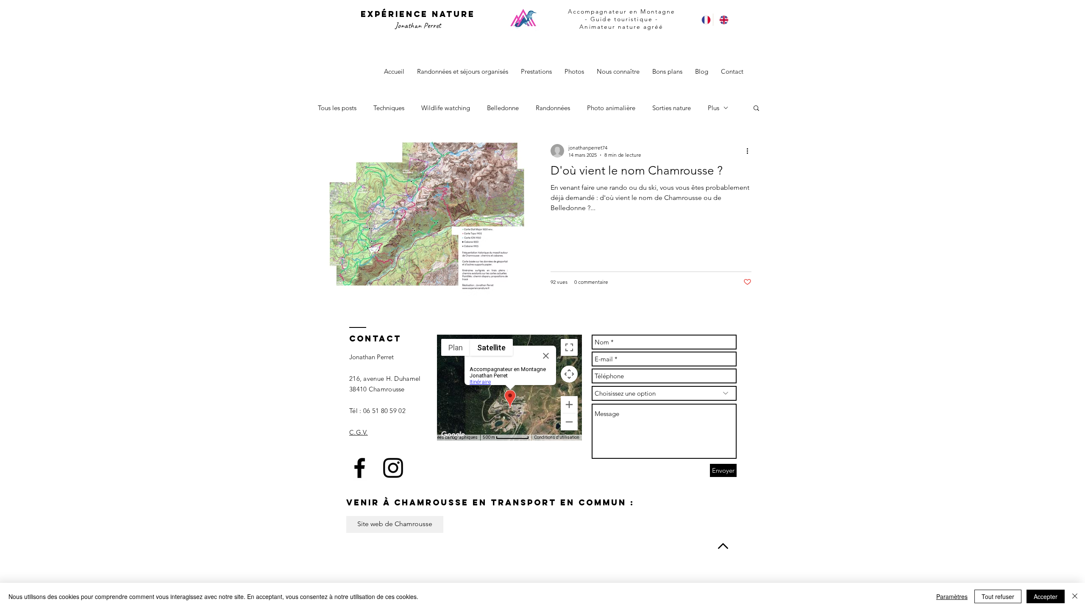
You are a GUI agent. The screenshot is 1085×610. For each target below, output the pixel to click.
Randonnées (553, 108)
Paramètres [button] (952, 596)
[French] (704, 20)
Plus (713, 108)
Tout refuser (998, 596)
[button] (756, 108)
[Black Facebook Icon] (359, 468)
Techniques (388, 108)
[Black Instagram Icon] (393, 468)
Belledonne (503, 108)
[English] (722, 20)
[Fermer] (1075, 596)
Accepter (1045, 596)
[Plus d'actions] (750, 151)
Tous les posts (337, 108)
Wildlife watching (445, 108)
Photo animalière (611, 108)
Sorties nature (671, 108)
